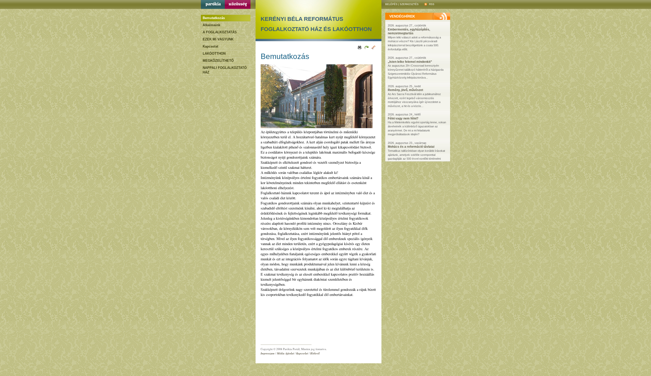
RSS (431, 4)
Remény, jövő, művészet (405, 90)
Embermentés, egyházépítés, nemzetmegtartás (409, 31)
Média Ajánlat (285, 353)
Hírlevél (315, 353)
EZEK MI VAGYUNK (218, 39)
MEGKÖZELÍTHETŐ (218, 61)
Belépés (391, 4)
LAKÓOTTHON (214, 53)
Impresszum (268, 353)
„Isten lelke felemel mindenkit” (410, 62)
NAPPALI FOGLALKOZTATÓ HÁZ (225, 70)
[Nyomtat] (359, 47)
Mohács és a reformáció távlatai (411, 146)
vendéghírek (402, 16)
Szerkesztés (409, 4)
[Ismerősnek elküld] (366, 47)
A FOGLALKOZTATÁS (220, 32)
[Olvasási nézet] (373, 47)
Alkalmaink (211, 25)
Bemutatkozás (214, 18)
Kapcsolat (210, 46)
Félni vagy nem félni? (403, 118)
